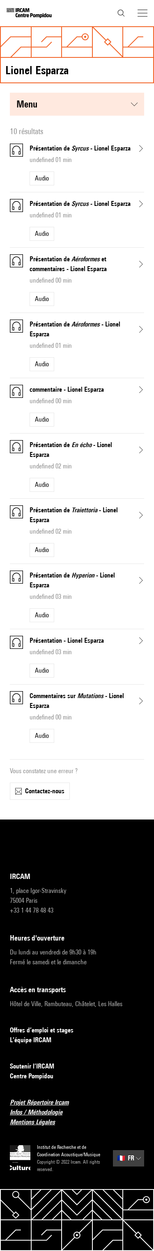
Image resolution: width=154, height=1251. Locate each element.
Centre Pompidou (31, 1076)
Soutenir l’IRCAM (32, 1066)
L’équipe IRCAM (30, 1040)
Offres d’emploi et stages (42, 1030)
